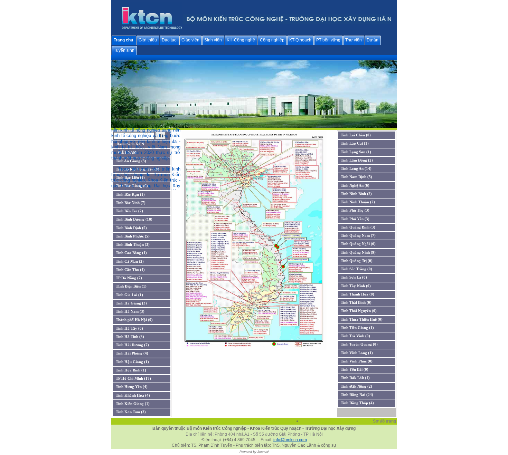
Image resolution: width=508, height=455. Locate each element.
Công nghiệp (272, 40)
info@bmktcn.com (290, 439)
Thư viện (353, 40)
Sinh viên (213, 40)
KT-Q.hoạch (300, 40)
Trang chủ (123, 40)
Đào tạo (169, 40)
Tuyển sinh (124, 50)
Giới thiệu (148, 40)
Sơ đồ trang (385, 421)
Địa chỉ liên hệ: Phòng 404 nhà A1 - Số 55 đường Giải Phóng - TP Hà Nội (254, 434)
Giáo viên (190, 40)
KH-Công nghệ (241, 40)
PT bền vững (328, 40)
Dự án (372, 40)
